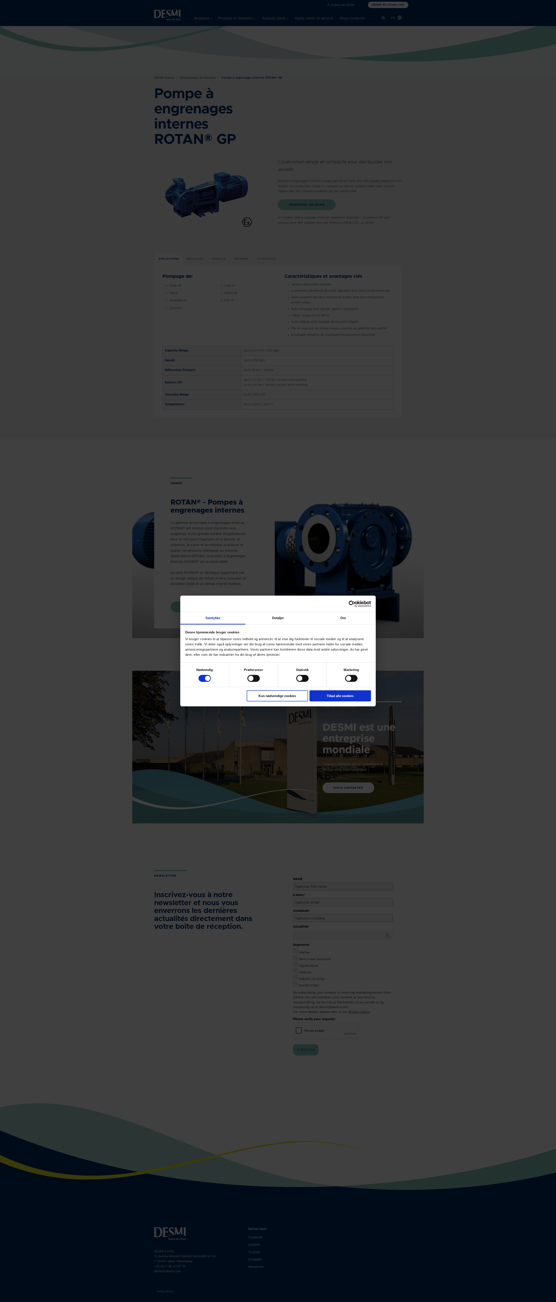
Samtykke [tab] (212, 618)
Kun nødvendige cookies (277, 696)
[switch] (250, 677)
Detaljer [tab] (278, 618)
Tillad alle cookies (340, 696)
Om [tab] (343, 618)
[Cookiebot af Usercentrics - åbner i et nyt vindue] (352, 603)
